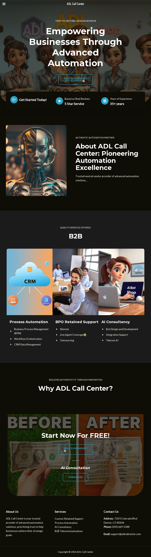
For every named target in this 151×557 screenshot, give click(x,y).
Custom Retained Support (69, 518)
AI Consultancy (63, 526)
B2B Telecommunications (69, 531)
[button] (75, 79)
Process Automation (66, 522)
